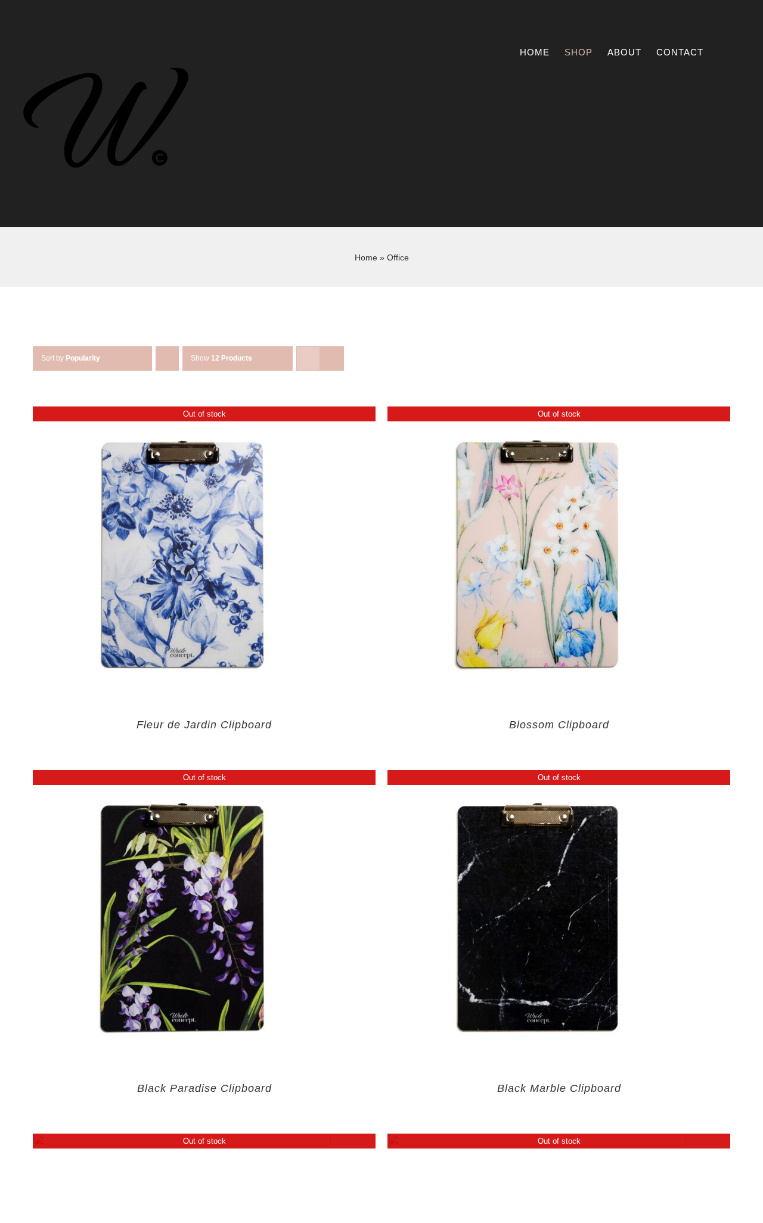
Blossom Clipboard (559, 725)
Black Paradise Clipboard (204, 1088)
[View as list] (331, 358)
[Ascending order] (167, 358)
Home (366, 257)
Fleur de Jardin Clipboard (204, 725)
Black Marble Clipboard (559, 1088)
